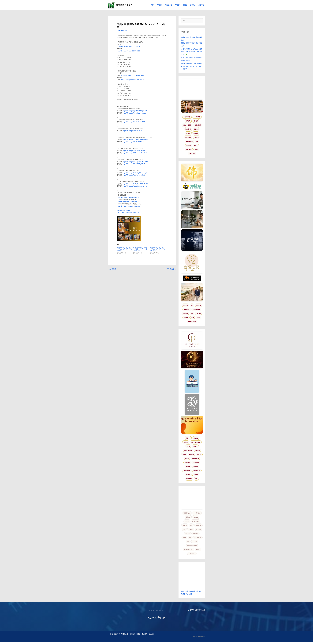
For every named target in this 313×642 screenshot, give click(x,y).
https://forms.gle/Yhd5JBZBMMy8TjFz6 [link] (135, 142)
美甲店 (187, 458)
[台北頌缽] (192, 404)
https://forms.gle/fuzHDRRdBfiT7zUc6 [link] (132, 80)
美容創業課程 (189, 141)
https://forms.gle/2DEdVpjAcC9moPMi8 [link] (135, 153)
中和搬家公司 (197, 125)
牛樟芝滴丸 (196, 462)
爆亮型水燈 (168, 5)
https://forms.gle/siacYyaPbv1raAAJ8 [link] (134, 122)
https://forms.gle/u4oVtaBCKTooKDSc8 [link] (129, 51)
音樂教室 (188, 517)
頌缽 (197, 141)
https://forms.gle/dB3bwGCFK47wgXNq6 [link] (135, 140)
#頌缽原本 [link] (120, 210)
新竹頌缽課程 (187, 117)
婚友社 (198, 317)
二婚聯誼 (198, 313)
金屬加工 (196, 517)
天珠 (192, 317)
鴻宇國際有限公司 (124, 5)
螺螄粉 (196, 149)
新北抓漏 (198, 529)
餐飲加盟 (196, 121)
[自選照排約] (192, 219)
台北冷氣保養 (197, 117)
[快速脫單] (192, 292)
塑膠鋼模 (188, 466)
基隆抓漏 (188, 145)
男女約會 (195, 446)
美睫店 (184, 454)
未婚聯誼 (186, 317)
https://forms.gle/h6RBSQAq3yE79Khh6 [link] (129, 197)
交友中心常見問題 (195, 442)
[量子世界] (192, 425)
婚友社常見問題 (192, 321)
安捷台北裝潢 (196, 309)
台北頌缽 (190, 594)
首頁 (152, 5)
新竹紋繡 (198, 591)
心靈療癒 (198, 305)
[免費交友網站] (192, 359)
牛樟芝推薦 (189, 149)
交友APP (188, 438)
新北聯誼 (188, 474)
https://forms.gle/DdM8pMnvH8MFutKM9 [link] (135, 162)
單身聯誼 (185, 313)
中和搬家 (188, 121)
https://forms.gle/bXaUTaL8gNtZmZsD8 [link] (135, 164)
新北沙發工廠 (197, 470)
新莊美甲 (191, 454)
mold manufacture (192, 545)
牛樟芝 (195, 145)
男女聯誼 (196, 438)
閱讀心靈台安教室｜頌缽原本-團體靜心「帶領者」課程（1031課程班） (140, 249)
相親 (188, 541)
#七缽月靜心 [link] (120, 213)
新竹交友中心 (192, 553)
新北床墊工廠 (197, 537)
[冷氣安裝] (192, 381)
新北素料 (194, 541)
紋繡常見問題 (195, 458)
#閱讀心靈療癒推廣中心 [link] (132, 213)
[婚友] (192, 262)
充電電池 (177, 5)
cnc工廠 (188, 533)
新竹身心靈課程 (187, 125)
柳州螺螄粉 (189, 478)
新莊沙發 (185, 525)
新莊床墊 (187, 521)
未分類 (120, 31)
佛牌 (184, 529)
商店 (192, 305)
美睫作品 (199, 454)
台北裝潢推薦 (187, 470)
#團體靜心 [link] (126, 210)
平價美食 (196, 474)
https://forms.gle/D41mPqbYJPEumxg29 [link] (135, 173)
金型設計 (191, 529)
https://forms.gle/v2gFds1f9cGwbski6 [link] (134, 175)
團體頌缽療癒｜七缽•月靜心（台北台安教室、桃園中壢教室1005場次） (124, 249)
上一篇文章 (112, 269)
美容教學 (196, 129)
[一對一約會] (192, 200)
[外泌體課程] (192, 106)
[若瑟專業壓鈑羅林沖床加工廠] (192, 278)
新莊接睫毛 (187, 462)
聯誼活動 (186, 442)
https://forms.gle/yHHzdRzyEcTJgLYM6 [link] (135, 186)
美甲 (190, 537)
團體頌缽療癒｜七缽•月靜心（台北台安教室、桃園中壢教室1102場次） (157, 249)
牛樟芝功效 (192, 153)
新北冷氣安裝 (195, 521)
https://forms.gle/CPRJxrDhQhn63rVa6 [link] (128, 206)
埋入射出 (185, 305)
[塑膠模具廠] (192, 240)
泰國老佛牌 (195, 533)
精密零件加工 (186, 513)
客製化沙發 (188, 137)
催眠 (196, 478)
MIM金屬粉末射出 (188, 549)
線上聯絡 (201, 5)
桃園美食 (196, 133)
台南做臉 (196, 137)
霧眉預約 (184, 591)
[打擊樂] (192, 186)
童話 (192, 313)
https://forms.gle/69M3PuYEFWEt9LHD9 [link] (135, 184)
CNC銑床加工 (196, 513)
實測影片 (193, 5)
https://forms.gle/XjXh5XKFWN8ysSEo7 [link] (135, 111)
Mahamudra (187, 309)
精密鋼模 (196, 466)
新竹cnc (198, 549)
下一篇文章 (171, 269)
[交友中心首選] (192, 340)
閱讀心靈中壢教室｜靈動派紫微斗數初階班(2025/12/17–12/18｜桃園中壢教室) (191, 66)
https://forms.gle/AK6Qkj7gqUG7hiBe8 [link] (134, 113)
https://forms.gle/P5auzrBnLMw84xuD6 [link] (135, 131)
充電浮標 (159, 5)
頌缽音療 (197, 450)
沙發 (191, 525)
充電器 (185, 5)
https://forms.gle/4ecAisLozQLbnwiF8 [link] (128, 46)
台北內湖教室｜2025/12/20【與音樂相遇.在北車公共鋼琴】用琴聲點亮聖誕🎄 (191, 52)
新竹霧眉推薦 (191, 591)
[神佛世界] (192, 172)
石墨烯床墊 (188, 129)
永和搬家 (188, 133)
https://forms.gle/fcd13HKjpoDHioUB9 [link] (132, 75)
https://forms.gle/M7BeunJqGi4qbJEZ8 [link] (128, 202)
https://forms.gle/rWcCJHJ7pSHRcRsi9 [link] (134, 151)
